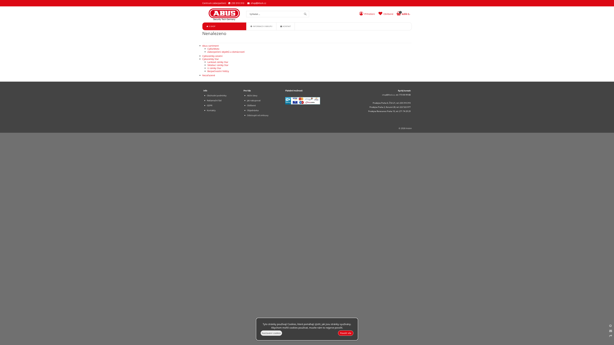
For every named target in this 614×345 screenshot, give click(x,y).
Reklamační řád (214, 100)
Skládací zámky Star (217, 65)
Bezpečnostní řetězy (218, 71)
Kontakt (286, 26)
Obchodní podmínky (217, 95)
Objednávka (253, 110)
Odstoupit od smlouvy (257, 115)
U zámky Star (214, 68)
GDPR (209, 105)
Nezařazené (208, 75)
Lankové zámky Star (217, 62)
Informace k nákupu (262, 26)
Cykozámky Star (210, 59)
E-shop (212, 26)
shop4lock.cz (258, 3)
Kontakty (211, 110)
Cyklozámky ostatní (212, 55)
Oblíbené (251, 105)
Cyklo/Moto (213, 48)
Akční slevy (252, 95)
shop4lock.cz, (389, 95)
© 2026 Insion (405, 128)
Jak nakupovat (254, 100)
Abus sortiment (210, 45)
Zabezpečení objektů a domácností (226, 51)
